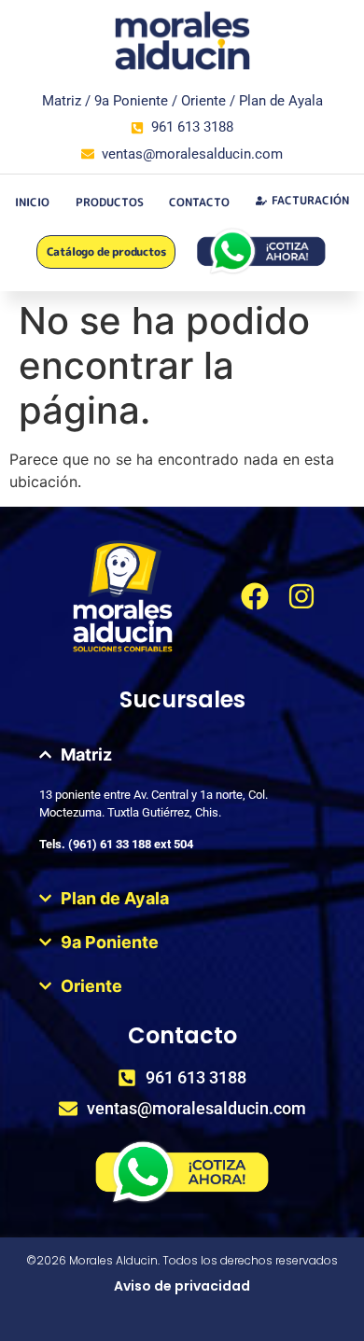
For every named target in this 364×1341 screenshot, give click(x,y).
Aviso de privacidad (182, 1286)
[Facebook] (255, 596)
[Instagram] (301, 596)
